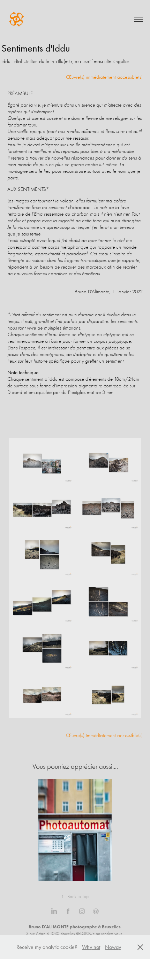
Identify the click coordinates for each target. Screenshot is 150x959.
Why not (91, 947)
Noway (113, 947)
